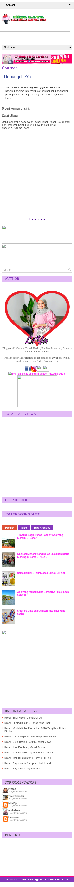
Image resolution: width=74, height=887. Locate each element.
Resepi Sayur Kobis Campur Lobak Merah (28, 763)
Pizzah (12, 788)
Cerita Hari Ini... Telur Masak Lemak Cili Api (41, 572)
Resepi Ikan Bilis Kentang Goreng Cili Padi (28, 757)
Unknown (13, 817)
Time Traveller (16, 796)
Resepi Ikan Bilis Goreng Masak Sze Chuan (28, 752)
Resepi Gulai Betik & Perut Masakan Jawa (27, 741)
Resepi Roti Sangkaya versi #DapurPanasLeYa (30, 736)
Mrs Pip (12, 803)
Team (24, 527)
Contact (9, 68)
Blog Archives (42, 527)
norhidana (14, 810)
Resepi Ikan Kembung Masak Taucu (24, 747)
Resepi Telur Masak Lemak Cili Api (23, 717)
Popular (9, 527)
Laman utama (37, 219)
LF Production (61, 879)
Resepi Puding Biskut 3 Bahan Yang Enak (27, 722)
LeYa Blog (31, 879)
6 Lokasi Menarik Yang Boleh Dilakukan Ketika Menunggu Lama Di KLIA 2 (43, 555)
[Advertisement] (37, 457)
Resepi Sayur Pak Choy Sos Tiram (23, 768)
